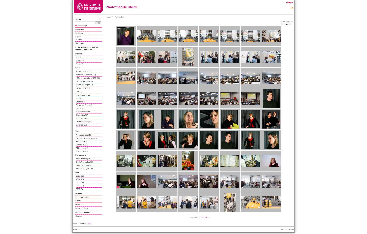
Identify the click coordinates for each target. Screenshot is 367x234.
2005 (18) (80, 183)
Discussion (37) (82, 115)
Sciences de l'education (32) (87, 138)
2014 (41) (80, 179)
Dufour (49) (80, 61)
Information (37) (82, 118)
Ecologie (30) (81, 142)
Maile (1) (79, 64)
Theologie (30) (82, 151)
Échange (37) (81, 125)
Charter (78, 200)
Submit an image (82, 197)
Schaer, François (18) (84, 169)
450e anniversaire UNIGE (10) (88, 78)
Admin (291, 229)
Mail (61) (79, 58)
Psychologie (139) (83, 95)
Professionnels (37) (83, 122)
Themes (78, 40)
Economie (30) (82, 145)
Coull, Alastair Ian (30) (84, 162)
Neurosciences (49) (83, 112)
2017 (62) (80, 176)
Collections (79, 43)
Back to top (77, 229)
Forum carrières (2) (83, 88)
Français (289, 3)
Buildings (79, 33)
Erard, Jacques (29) (83, 165)
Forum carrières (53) (84, 72)
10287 (89, 224)
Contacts (78, 216)
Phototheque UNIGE (122, 7)
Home (108, 17)
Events (78, 37)
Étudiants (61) (81, 102)
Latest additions (81, 208)
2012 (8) (79, 189)
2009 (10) (80, 186)
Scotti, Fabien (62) (83, 159)
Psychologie (82, 26)
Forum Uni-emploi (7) (84, 85)
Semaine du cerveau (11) (86, 75)
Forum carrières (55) (84, 105)
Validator (284, 229)
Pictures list (119, 17)
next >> (207, 217)
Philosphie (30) (82, 148)
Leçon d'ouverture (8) (84, 81)
